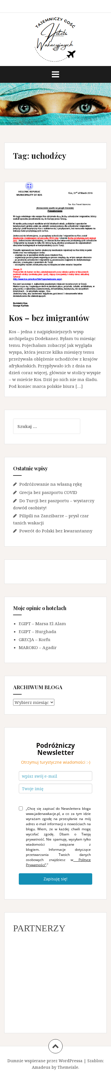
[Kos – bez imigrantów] (59, 248)
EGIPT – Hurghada (37, 631)
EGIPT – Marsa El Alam (42, 623)
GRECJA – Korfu (34, 639)
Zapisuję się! (55, 879)
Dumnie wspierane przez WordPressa (45, 1060)
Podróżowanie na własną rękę (50, 484)
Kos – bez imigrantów (49, 317)
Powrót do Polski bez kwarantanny (55, 531)
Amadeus (41, 1067)
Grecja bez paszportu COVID (48, 492)
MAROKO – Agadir (38, 647)
